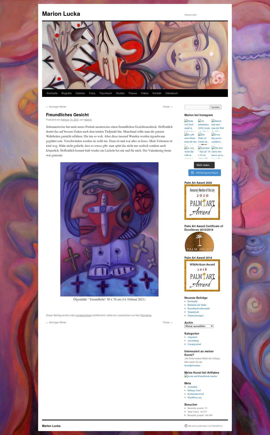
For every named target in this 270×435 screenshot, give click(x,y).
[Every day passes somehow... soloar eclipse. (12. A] (217, 139)
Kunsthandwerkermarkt (199, 308)
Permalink (146, 315)
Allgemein (192, 336)
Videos (145, 93)
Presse (133, 93)
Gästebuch (171, 93)
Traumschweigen (195, 315)
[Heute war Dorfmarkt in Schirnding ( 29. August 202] (190, 125)
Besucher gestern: (196, 408)
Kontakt (157, 93)
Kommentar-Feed (196, 393)
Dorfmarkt (192, 301)
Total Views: (194, 411)
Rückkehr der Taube (197, 304)
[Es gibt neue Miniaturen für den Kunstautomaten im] (190, 139)
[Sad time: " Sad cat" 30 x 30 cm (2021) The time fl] (204, 152)
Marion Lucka (61, 13)
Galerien (80, 93)
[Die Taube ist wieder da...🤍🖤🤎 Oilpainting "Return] (204, 139)
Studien (120, 93)
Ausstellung (193, 340)
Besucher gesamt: (196, 415)
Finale (168, 106)
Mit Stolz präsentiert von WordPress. (205, 425)
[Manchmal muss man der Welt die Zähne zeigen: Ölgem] (217, 125)
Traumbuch (105, 93)
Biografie (66, 93)
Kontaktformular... (193, 365)
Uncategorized (83, 315)
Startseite (52, 93)
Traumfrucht (193, 311)
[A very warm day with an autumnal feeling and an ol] (190, 152)
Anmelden (192, 386)
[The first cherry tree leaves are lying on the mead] (217, 152)
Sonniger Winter (56, 106)
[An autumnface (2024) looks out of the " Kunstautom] (204, 125)
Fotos (92, 93)
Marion (88, 119)
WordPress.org (195, 397)
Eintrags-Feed (194, 390)
